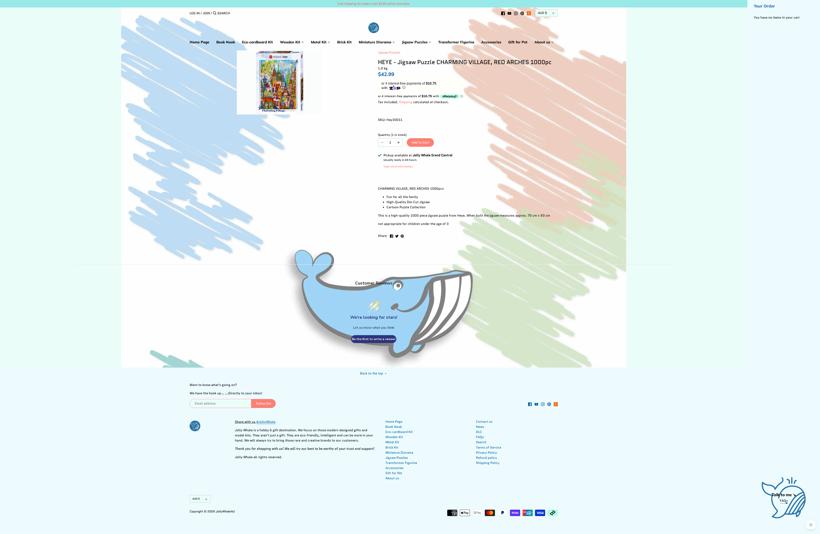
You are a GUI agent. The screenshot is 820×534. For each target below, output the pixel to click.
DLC (479, 432)
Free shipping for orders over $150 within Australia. (374, 4)
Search (481, 442)
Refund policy (486, 457)
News (480, 426)
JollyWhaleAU (225, 511)
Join (206, 13)
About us (392, 478)
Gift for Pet (393, 473)
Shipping (405, 102)
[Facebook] (503, 13)
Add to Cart (420, 142)
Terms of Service (488, 447)
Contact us (484, 421)
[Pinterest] (522, 13)
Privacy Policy (486, 452)
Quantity (390, 135)
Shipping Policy (487, 463)
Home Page (393, 421)
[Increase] (398, 142)
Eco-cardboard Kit (399, 432)
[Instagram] (516, 13)
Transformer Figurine (401, 463)
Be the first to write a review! (373, 339)
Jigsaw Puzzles (389, 52)
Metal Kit (392, 442)
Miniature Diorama (399, 452)
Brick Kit (391, 447)
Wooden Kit (394, 437)
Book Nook (393, 426)
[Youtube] (509, 13)
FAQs (480, 437)
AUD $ (542, 13)
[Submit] (215, 13)
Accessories (394, 468)
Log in (195, 13)
